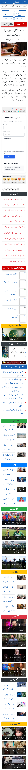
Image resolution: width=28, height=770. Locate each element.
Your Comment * (8, 138)
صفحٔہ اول (25, 6)
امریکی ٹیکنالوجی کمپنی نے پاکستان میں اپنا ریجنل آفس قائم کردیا (9, 699)
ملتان (14, 356)
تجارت (12, 572)
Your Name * (6, 124)
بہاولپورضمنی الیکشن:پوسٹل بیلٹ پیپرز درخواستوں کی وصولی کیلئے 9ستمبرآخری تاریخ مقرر (14, 382)
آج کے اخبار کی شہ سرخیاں (12, 366)
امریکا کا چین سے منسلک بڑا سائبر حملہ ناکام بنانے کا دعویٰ (9, 718)
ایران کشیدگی (8, 14)
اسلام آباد (22, 353)
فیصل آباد (12, 349)
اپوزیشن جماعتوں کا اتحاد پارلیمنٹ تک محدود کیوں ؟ (13, 412)
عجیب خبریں (12, 724)
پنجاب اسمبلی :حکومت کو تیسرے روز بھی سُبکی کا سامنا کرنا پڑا (13, 373)
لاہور (23, 349)
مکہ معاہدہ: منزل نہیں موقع (10, 282)
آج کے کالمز (4, 6)
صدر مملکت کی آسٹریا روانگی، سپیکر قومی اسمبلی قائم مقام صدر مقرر (9, 430)
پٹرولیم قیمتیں (8, 18)
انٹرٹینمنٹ (12, 616)
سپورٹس (12, 509)
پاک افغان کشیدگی (19, 18)
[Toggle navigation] (24, 2)
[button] (4, 334)
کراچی (23, 356)
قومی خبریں (12, 420)
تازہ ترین (18, 6)
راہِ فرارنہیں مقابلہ (12, 309)
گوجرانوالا (12, 353)
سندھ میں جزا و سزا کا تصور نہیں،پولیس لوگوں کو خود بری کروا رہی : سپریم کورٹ (12, 389)
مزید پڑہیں (12, 194)
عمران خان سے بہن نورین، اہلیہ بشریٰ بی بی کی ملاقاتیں (13, 404)
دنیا (13, 465)
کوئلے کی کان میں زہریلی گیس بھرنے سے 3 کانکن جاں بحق (9, 459)
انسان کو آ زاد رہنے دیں (11, 274)
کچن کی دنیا (14, 317)
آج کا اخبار (11, 6)
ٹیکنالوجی (12, 679)
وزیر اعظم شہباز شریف (19, 14)
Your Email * (6, 131)
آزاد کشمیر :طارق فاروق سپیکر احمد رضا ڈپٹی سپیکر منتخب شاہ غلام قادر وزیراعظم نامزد (13, 396)
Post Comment (9, 156)
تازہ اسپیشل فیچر (13, 325)
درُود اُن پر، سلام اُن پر (11, 300)
